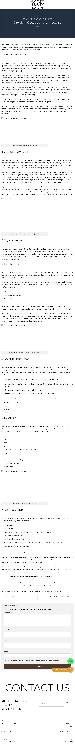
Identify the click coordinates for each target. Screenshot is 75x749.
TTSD (13, 742)
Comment (8, 612)
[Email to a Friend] (40, 584)
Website (6, 652)
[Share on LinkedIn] (52, 584)
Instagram (69, 742)
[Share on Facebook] (28, 584)
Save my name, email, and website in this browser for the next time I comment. (33, 661)
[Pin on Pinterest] (46, 584)
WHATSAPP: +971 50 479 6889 (10, 734)
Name (6, 630)
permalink (57, 591)
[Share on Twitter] (34, 584)
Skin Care (47, 19)
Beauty (26, 19)
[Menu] (2, 4)
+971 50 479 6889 (6, 731)
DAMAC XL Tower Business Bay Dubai (69, 723)
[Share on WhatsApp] (22, 584)
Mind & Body (36, 19)
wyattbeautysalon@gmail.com (65, 731)
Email (6, 641)
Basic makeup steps (15, 597)
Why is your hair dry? (59, 597)
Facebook (69, 739)
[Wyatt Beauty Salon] (37, 4)
